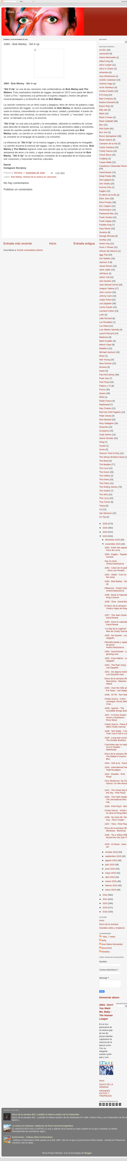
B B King (103, 95)
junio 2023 (110, 869)
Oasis (102, 371)
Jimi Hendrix (105, 281)
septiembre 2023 (113, 856)
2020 (105, 903)
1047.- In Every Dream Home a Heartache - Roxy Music (115, 717)
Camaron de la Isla (108, 143)
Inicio (52, 243)
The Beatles (105, 464)
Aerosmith (104, 53)
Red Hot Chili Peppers (110, 412)
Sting (101, 442)
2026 (105, 523)
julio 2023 (110, 864)
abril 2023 (110, 877)
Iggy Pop (103, 255)
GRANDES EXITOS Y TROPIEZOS (105, 1093)
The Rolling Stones (108, 487)
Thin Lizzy (104, 498)
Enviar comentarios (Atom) (30, 250)
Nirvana (103, 367)
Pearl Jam (104, 378)
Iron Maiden (105, 258)
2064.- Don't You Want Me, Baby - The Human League (106, 1011)
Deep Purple (105, 176)
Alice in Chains (106, 68)
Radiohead (104, 404)
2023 (105, 536)
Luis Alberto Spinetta (109, 329)
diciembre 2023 (112, 539)
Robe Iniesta (105, 416)
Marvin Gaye (105, 344)
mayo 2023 (110, 873)
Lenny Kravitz (105, 307)
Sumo (102, 449)
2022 (105, 895)
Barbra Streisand (107, 102)
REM (101, 397)
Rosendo (103, 427)
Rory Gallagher (106, 423)
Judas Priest (105, 299)
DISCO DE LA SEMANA (106, 1085)
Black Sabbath (106, 121)
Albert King (104, 61)
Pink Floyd (104, 382)
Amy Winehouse (107, 76)
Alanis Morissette (107, 57)
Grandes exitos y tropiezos (112, 928)
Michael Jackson (107, 352)
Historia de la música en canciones (39, 177)
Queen (102, 393)
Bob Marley (16, 177)
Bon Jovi (103, 132)
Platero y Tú (105, 386)
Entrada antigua (84, 243)
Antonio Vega (105, 83)
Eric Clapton (105, 206)
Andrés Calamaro (107, 80)
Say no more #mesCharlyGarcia (114, 562)
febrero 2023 (111, 885)
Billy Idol (103, 110)
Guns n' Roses (106, 247)
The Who (103, 494)
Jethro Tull (104, 277)
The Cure (103, 468)
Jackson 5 (104, 262)
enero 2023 (111, 889)
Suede (102, 446)
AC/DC (102, 50)
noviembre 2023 (113, 544)
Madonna (103, 337)
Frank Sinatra (105, 217)
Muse (101, 356)
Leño (101, 314)
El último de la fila (107, 195)
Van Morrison (105, 513)
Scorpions (104, 431)
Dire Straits (104, 183)
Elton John (104, 198)
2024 (105, 532)
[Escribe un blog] (58, 173)
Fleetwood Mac (106, 213)
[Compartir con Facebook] (62, 173)
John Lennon (105, 292)
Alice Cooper (105, 65)
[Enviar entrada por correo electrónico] (51, 173)
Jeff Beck (103, 273)
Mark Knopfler (106, 341)
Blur (101, 125)
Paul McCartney (107, 374)
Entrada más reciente (17, 243)
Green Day (104, 243)
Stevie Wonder (106, 438)
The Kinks (104, 479)
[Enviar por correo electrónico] (56, 173)
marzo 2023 (111, 881)
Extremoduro (105, 210)
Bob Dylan (104, 128)
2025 (105, 528)
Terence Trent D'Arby (109, 453)
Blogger (88, 1153)
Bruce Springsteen (108, 136)
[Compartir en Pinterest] (64, 173)
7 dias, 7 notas (16, 12)
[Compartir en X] (60, 173)
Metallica (103, 348)
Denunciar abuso (109, 997)
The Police (104, 483)
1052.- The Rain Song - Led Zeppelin (116, 666)
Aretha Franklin (106, 91)
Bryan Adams (105, 140)
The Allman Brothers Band (111, 457)
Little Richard (105, 318)
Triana (102, 505)
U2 (100, 509)
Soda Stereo (105, 434)
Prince (102, 389)
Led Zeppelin (105, 303)
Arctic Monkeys (106, 87)
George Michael (106, 236)
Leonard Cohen (106, 311)
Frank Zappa (105, 221)
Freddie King (105, 225)
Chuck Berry (105, 155)
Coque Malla (105, 162)
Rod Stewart (105, 419)
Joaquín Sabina (106, 288)
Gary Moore (105, 228)
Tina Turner (104, 502)
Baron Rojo (104, 106)
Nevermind (106, 948)
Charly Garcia (105, 151)
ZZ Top (102, 517)
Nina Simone (105, 363)
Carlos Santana (106, 147)
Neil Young (104, 359)
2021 (105, 899)
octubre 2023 (111, 852)
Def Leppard (105, 180)
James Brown (105, 266)
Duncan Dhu (105, 187)
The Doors (104, 472)
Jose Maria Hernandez (112, 944)
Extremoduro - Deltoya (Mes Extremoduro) (32, 1137)
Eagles (102, 191)
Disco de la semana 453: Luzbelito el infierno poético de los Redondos (45, 1114)
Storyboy (105, 951)
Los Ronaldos (105, 322)
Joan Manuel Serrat (108, 284)
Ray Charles (105, 408)
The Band (104, 461)
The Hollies (104, 475)
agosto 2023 (111, 860)
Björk (101, 113)
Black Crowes (106, 117)
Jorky (103, 940)
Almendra (103, 72)
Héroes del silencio (108, 251)
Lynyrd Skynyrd (106, 333)
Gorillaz (103, 240)
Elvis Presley (105, 202)
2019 (105, 907)
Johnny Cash (105, 296)
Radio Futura (105, 401)
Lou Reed (104, 326)
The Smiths (104, 490)
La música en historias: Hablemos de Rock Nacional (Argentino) (42, 1126)
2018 (105, 911)
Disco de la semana (108, 924)
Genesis (103, 232)
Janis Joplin (105, 269)
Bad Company (106, 98)
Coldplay (103, 158)
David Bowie (105, 172)
